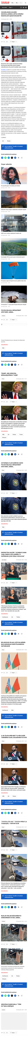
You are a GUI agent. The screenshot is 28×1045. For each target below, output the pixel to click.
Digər (10, 7)
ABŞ (3, 434)
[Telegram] (23, 7)
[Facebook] (21, 7)
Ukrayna (4, 437)
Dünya (3, 378)
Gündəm (3, 315)
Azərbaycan (5, 617)
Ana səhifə (4, 7)
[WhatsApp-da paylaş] (5, 158)
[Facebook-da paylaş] (2, 158)
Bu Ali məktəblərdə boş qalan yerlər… (17, 2)
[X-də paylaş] (12, 158)
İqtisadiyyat (4, 559)
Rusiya (8, 141)
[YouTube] (26, 7)
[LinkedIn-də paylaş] (15, 158)
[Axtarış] (25, 2)
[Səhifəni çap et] (18, 158)
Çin (3, 141)
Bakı (3, 348)
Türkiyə (18, 617)
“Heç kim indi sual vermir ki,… (21, 2)
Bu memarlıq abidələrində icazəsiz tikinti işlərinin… (13, 2)
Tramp (21, 434)
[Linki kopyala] (22, 158)
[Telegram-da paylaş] (9, 158)
